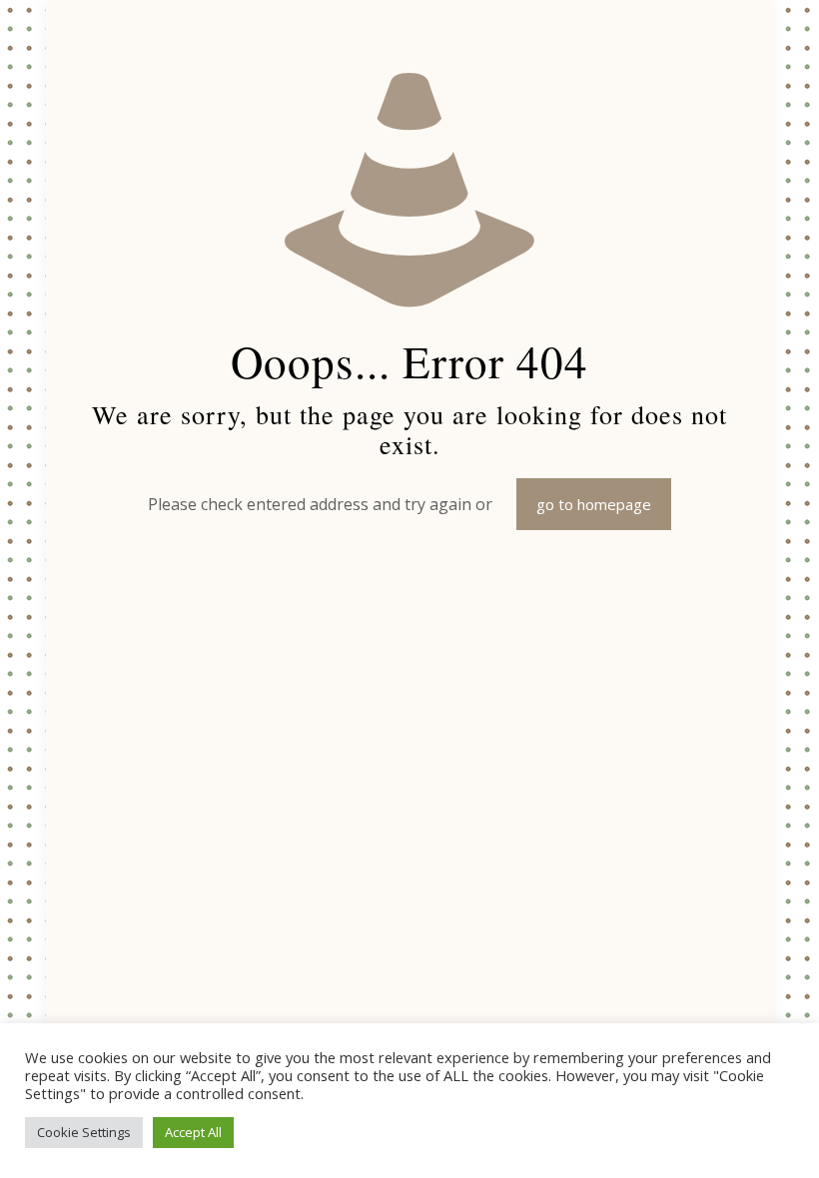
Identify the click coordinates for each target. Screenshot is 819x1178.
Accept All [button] (193, 1132)
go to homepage (593, 504)
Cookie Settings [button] (84, 1132)
